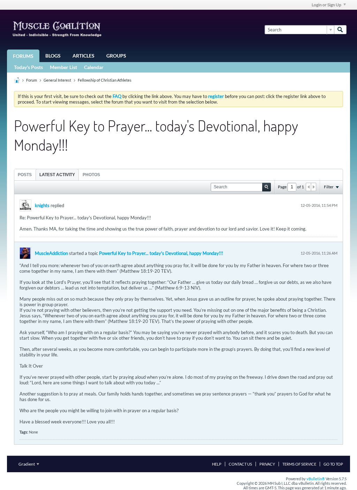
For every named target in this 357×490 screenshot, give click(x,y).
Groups (116, 56)
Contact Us (240, 464)
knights (42, 205)
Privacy (267, 464)
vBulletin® (315, 478)
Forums (23, 56)
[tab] (25, 174)
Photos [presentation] (91, 174)
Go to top (333, 464)
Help (216, 464)
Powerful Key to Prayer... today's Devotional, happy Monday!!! (161, 253)
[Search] (340, 29)
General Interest (57, 80)
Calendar (94, 67)
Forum (31, 80)
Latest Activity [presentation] (57, 174)
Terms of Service (299, 464)
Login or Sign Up (326, 4)
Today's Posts (28, 67)
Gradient (27, 464)
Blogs (53, 56)
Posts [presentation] (25, 174)
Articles (83, 56)
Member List (63, 67)
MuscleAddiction (51, 253)
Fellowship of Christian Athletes (104, 80)
